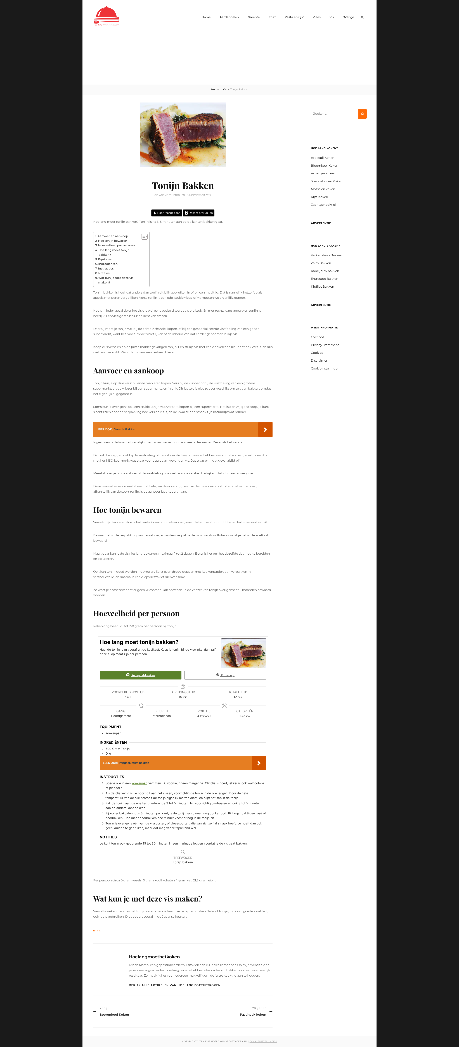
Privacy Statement (325, 345)
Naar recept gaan (169, 212)
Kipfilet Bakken (322, 286)
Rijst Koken (319, 197)
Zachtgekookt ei (323, 204)
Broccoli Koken (322, 157)
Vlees (317, 17)
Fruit (272, 17)
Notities (104, 273)
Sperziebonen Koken (326, 181)
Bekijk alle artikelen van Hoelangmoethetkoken (175, 985)
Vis (332, 17)
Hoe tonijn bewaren (112, 240)
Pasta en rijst (294, 17)
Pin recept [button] (227, 675)
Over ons (317, 337)
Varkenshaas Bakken (326, 255)
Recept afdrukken (200, 212)
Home (206, 17)
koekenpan (139, 783)
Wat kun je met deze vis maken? (115, 280)
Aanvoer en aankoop (113, 236)
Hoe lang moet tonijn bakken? (113, 252)
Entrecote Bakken (324, 278)
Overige (348, 17)
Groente (254, 17)
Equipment (106, 259)
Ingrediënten (108, 264)
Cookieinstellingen (325, 368)
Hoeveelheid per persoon (116, 245)
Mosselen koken (323, 189)
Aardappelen (229, 17)
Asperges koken (323, 173)
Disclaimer (319, 360)
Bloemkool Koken (324, 165)
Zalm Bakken (321, 263)
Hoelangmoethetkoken (169, 195)
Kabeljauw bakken (325, 271)
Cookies (317, 352)
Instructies (106, 268)
